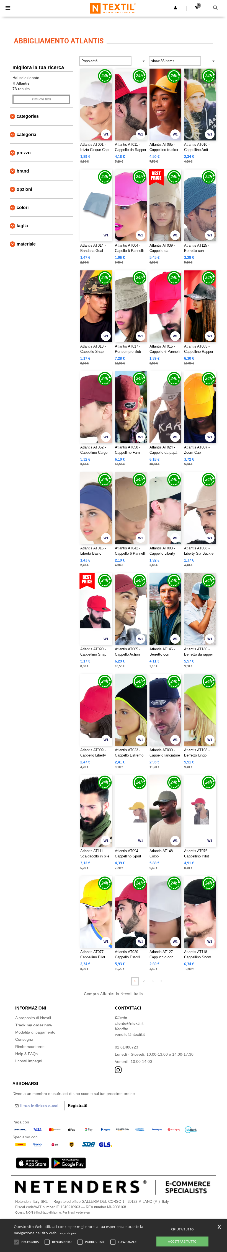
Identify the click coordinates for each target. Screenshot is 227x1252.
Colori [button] (23, 207)
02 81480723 (126, 1047)
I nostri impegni (28, 1061)
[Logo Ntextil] (113, 8)
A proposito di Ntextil (33, 1018)
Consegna (24, 1039)
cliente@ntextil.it (129, 1023)
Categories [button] (28, 116)
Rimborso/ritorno (30, 1046)
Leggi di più (67, 1233)
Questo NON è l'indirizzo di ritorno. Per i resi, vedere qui (52, 1212)
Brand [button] (23, 171)
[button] (175, 8)
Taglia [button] (22, 225)
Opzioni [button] (24, 189)
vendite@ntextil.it (130, 1034)
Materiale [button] (26, 244)
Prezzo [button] (24, 152)
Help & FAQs (26, 1054)
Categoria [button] (26, 134)
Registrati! (77, 1105)
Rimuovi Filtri (41, 99)
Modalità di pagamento (35, 1032)
